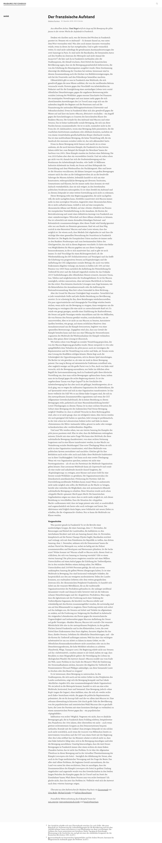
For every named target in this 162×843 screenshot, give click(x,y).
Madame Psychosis (54, 21)
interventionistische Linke (69, 802)
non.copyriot (53, 802)
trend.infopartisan (91, 802)
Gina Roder (52, 792)
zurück (6, 16)
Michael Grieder (64, 792)
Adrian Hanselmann (83, 792)
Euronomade (103, 789)
